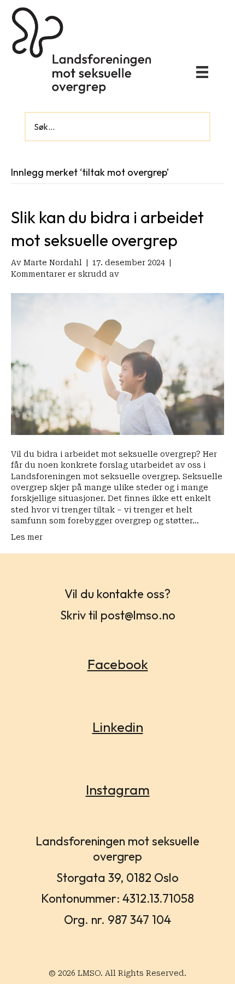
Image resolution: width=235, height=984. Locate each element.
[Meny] (202, 72)
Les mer (27, 537)
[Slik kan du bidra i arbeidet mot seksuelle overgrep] (117, 363)
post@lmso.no (138, 615)
